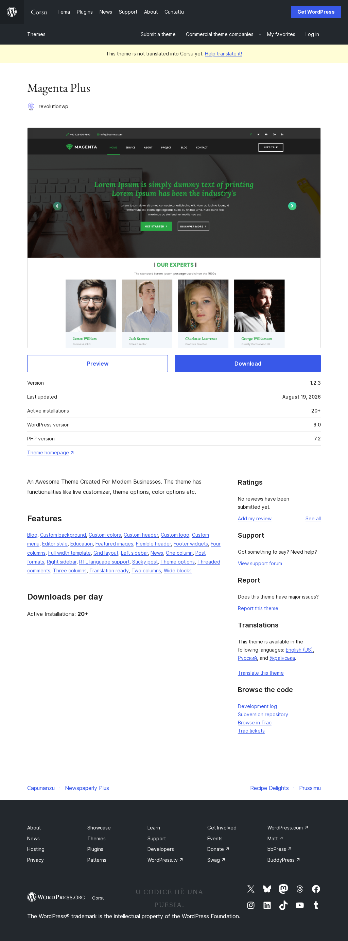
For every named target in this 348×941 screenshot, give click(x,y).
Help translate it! (223, 53)
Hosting (36, 849)
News (157, 553)
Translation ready (109, 570)
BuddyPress (283, 860)
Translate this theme (261, 673)
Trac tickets (251, 731)
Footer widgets (191, 544)
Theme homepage (48, 452)
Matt (275, 838)
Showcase (99, 827)
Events (215, 838)
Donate (218, 849)
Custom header (141, 535)
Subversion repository (263, 714)
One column (179, 553)
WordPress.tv (165, 860)
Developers (160, 849)
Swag (216, 860)
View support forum (260, 563)
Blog (32, 535)
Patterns (96, 860)
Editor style (55, 544)
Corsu (98, 898)
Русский (247, 658)
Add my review (255, 518)
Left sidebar (134, 553)
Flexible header (153, 544)
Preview (97, 363)
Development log (257, 706)
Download (247, 363)
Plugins (95, 849)
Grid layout (105, 553)
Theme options (177, 562)
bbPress (279, 849)
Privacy (35, 860)
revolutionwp (53, 106)
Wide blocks (178, 570)
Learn (153, 827)
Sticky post (145, 562)
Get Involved (222, 827)
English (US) (299, 650)
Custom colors (105, 535)
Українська (282, 658)
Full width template (69, 553)
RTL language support (104, 562)
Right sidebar (61, 562)
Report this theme (258, 608)
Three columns (70, 570)
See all (313, 518)
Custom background (63, 535)
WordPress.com (288, 827)
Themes (36, 34)
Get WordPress (316, 12)
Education (81, 544)
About (34, 827)
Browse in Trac (255, 722)
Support (156, 838)
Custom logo (175, 535)
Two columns (146, 570)
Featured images (114, 544)
